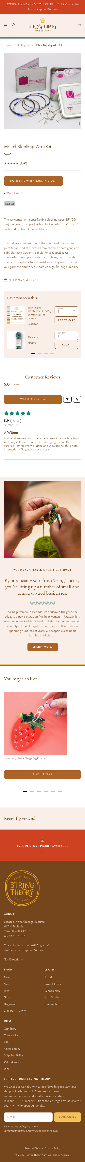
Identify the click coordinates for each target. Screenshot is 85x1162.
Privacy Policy (52, 1148)
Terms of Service (34, 1148)
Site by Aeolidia (61, 1155)
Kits (6, 991)
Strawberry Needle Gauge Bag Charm (24, 758)
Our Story (10, 1028)
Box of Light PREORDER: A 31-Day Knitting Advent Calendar (39, 313)
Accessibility (12, 1049)
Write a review (32, 399)
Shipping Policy (13, 1055)
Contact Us (11, 1035)
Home (9, 45)
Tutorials (50, 977)
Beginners (10, 1004)
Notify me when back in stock (33, 181)
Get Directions (13, 959)
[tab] (33, 353)
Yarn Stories (52, 997)
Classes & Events (15, 1011)
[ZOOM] (79, 124)
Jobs (6, 1069)
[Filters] (67, 399)
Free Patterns (53, 1004)
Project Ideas (52, 984)
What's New (52, 991)
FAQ (6, 1042)
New (6, 977)
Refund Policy (12, 1062)
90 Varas (32, 337)
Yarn (7, 984)
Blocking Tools (24, 45)
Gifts (7, 997)
